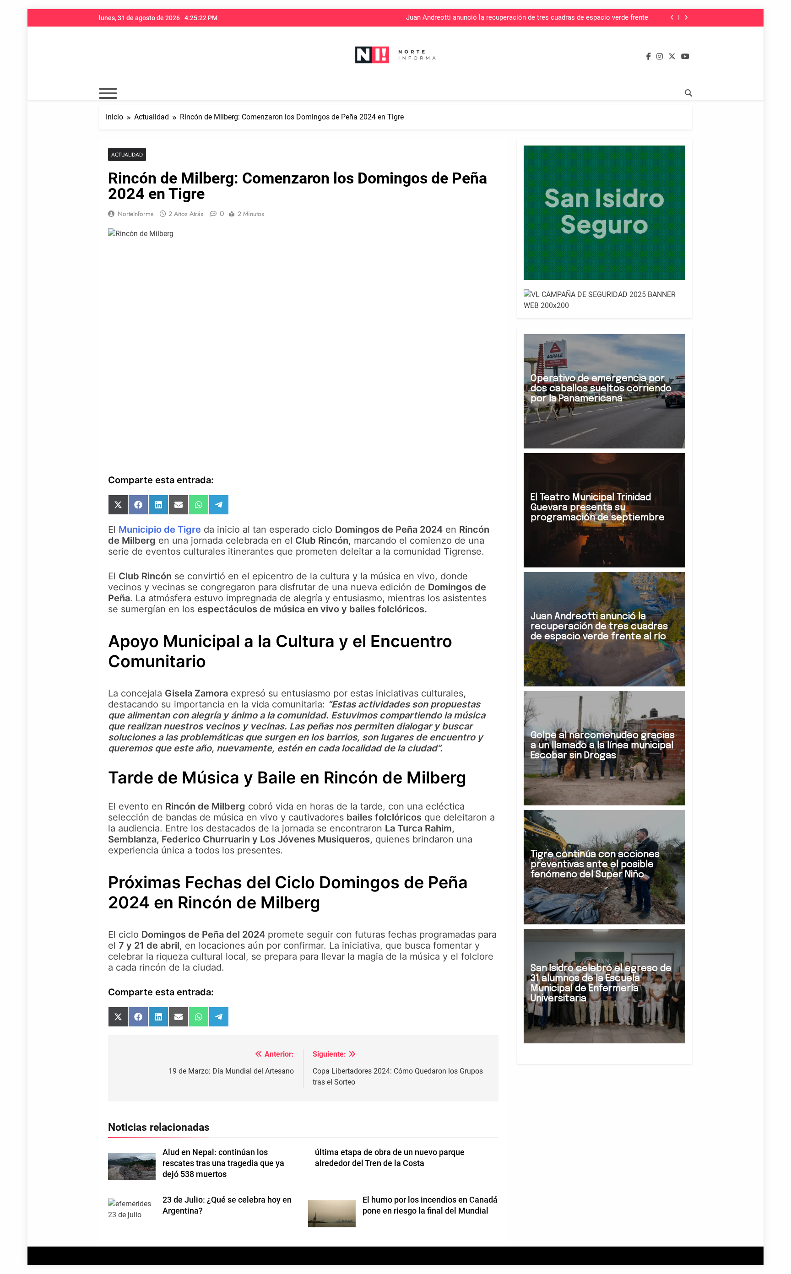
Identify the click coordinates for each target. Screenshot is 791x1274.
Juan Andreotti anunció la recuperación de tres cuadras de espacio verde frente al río (527, 18)
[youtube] (685, 56)
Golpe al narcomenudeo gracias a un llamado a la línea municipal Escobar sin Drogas (603, 746)
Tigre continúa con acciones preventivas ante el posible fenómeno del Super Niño (595, 865)
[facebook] (649, 56)
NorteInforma (136, 213)
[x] (672, 56)
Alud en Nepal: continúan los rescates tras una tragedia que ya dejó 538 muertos (223, 1163)
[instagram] (660, 56)
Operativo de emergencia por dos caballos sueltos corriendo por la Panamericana (601, 389)
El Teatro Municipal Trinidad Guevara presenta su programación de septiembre (598, 508)
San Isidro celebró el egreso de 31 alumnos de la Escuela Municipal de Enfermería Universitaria (601, 984)
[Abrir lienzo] (108, 93)
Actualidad (127, 154)
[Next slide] (686, 18)
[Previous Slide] (672, 18)
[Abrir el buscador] (688, 93)
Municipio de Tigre (160, 529)
